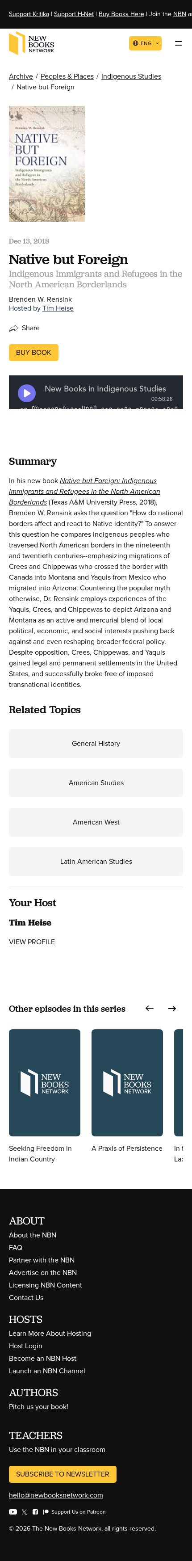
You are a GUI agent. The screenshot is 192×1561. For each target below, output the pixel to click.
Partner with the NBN (42, 1260)
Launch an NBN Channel (47, 1371)
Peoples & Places (67, 76)
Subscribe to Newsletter (62, 1474)
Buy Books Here (121, 14)
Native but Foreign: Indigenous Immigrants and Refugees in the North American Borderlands (84, 491)
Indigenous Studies (131, 76)
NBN (179, 14)
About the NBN (32, 1235)
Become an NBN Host (42, 1358)
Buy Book (33, 352)
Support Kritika (29, 14)
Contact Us (26, 1297)
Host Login (25, 1346)
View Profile (32, 942)
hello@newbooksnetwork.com (56, 1495)
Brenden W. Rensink (40, 513)
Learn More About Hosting (50, 1333)
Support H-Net (74, 14)
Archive (21, 76)
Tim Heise (58, 308)
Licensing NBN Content (45, 1285)
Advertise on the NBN (43, 1272)
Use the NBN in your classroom (57, 1449)
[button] (149, 1008)
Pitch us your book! (38, 1406)
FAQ (15, 1247)
